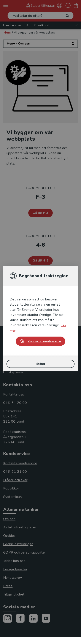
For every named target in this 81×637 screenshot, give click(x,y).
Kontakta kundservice (44, 341)
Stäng (40, 364)
